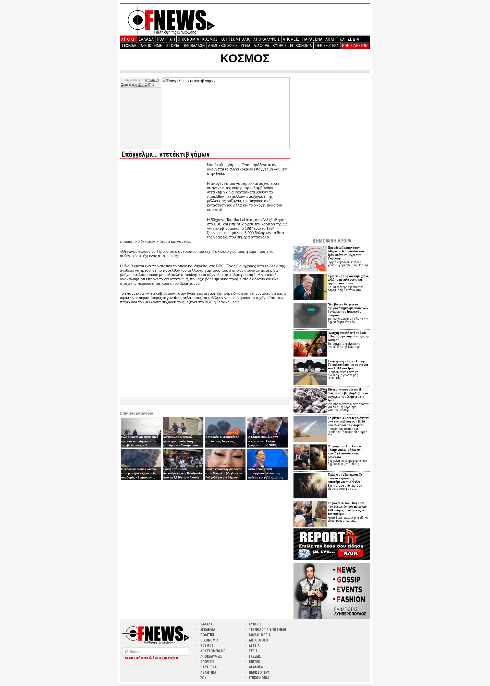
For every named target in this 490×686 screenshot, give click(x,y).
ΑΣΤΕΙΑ (254, 646)
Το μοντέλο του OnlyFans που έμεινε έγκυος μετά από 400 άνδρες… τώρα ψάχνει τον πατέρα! (347, 508)
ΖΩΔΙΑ (353, 39)
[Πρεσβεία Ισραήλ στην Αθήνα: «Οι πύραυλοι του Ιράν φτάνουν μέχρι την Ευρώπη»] (310, 259)
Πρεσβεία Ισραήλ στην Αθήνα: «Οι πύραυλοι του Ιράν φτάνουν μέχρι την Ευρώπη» (346, 253)
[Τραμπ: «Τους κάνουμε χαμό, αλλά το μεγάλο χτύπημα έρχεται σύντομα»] (310, 287)
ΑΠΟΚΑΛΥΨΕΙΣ (266, 39)
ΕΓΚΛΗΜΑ (207, 629)
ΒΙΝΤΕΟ (254, 662)
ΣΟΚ (203, 678)
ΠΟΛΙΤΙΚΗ (166, 39)
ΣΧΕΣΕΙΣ (255, 656)
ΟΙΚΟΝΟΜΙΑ (188, 39)
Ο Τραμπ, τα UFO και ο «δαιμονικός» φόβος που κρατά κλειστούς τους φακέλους (345, 451)
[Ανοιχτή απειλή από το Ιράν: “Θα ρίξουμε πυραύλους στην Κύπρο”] (310, 344)
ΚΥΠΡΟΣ (280, 45)
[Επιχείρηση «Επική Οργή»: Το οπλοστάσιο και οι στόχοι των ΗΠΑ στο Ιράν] (310, 372)
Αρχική (128, 39)
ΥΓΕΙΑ (245, 45)
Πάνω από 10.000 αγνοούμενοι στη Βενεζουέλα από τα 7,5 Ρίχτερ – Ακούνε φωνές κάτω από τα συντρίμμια (182, 477)
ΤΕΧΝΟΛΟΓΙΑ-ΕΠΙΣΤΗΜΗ (141, 45)
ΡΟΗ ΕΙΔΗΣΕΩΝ (355, 45)
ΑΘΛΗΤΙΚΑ (335, 39)
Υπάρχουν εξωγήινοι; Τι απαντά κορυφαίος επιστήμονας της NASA (345, 478)
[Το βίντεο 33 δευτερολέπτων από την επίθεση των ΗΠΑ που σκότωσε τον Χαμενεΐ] (310, 429)
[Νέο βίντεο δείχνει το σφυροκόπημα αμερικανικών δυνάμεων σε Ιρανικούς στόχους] (310, 316)
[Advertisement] (163, 198)
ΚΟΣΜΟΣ (210, 39)
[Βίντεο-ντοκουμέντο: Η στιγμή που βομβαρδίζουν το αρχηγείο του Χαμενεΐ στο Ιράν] (310, 401)
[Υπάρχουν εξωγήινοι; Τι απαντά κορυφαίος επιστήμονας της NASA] (310, 486)
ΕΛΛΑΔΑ (146, 39)
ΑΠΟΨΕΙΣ (291, 39)
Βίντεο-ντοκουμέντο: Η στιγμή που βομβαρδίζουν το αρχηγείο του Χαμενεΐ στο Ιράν (348, 394)
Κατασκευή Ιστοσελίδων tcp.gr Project (151, 658)
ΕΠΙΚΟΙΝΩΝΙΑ (301, 45)
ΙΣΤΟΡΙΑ (172, 45)
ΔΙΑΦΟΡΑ (261, 45)
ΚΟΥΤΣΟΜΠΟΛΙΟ (235, 39)
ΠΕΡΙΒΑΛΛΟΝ (193, 45)
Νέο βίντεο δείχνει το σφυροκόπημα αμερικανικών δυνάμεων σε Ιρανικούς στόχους (348, 309)
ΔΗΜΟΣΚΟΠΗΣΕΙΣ (222, 45)
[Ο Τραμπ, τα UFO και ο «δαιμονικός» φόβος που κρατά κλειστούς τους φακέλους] (310, 457)
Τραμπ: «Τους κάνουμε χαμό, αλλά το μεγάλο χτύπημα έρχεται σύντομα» (348, 279)
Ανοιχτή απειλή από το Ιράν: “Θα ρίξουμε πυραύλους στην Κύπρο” (348, 336)
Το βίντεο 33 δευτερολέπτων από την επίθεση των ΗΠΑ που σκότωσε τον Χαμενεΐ (348, 421)
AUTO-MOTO (258, 640)
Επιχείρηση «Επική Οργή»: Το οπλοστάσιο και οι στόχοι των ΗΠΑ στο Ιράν (348, 364)
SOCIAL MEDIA (260, 635)
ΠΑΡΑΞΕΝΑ (312, 39)
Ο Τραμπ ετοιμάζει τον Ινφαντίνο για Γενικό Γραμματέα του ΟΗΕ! (263, 441)
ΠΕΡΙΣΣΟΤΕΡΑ (327, 45)
